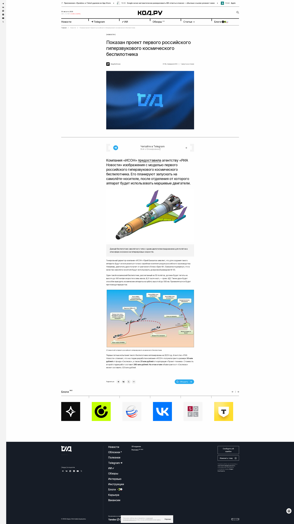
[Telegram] (118, 382)
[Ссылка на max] (3, 10)
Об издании (136, 446)
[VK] (123, 382)
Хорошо (168, 519)
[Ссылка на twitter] (3, 21)
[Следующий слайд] (238, 392)
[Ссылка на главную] (66, 449)
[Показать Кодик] (288, 511)
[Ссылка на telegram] (3, 3)
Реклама (136, 450)
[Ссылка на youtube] (3, 18)
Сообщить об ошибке (228, 450)
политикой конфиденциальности (226, 465)
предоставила (149, 160)
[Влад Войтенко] (108, 64)
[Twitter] (129, 382)
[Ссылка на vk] (3, 7)
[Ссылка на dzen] (3, 14)
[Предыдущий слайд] (232, 391)
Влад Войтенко (116, 64)
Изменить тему (226, 458)
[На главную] (150, 13)
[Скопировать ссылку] (134, 382)
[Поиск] (237, 12)
